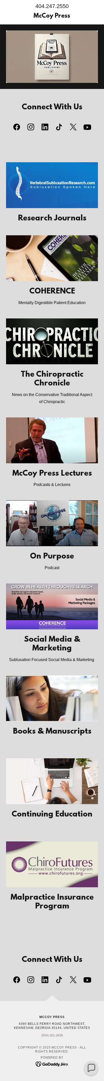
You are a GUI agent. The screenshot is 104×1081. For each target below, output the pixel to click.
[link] (52, 16)
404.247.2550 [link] (52, 6)
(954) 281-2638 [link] (52, 1035)
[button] (91, 1068)
